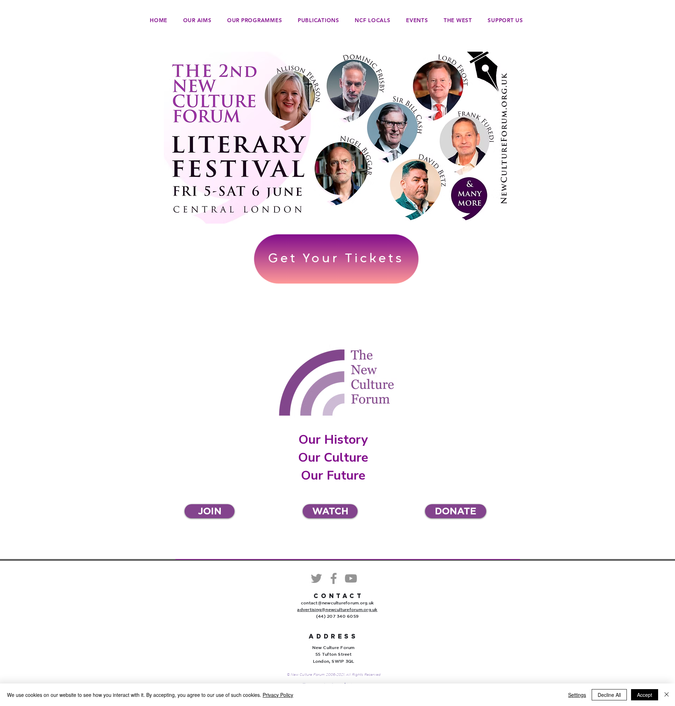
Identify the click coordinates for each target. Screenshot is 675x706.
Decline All (609, 694)
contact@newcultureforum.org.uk (337, 602)
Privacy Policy (278, 694)
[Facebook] (333, 578)
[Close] (666, 694)
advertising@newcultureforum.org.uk (337, 609)
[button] (255, 20)
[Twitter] (316, 578)
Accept (644, 694)
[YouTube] (350, 578)
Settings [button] (577, 694)
